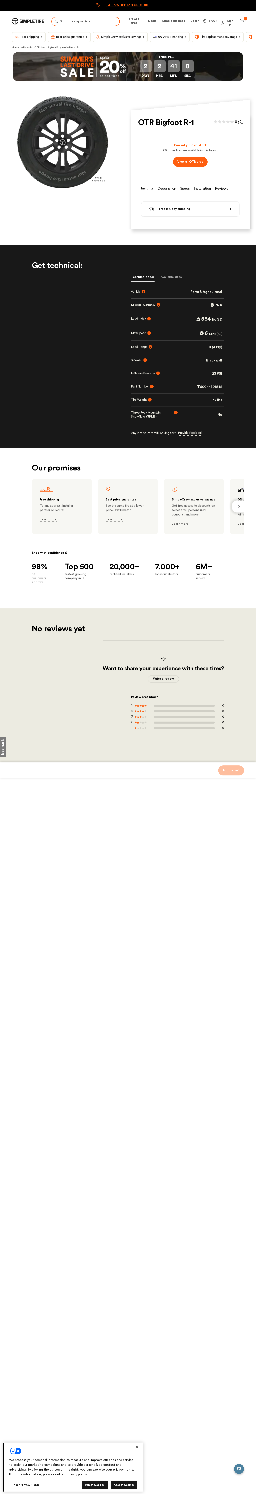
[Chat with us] (239, 1469)
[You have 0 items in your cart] (241, 21)
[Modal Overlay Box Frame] (128, 5)
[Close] (136, 1447)
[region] (73, 1467)
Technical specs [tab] (143, 277)
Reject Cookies (95, 1485)
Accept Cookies (124, 1485)
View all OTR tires (190, 161)
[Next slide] (238, 506)
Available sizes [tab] (171, 277)
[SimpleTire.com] (28, 21)
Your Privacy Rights (26, 1485)
